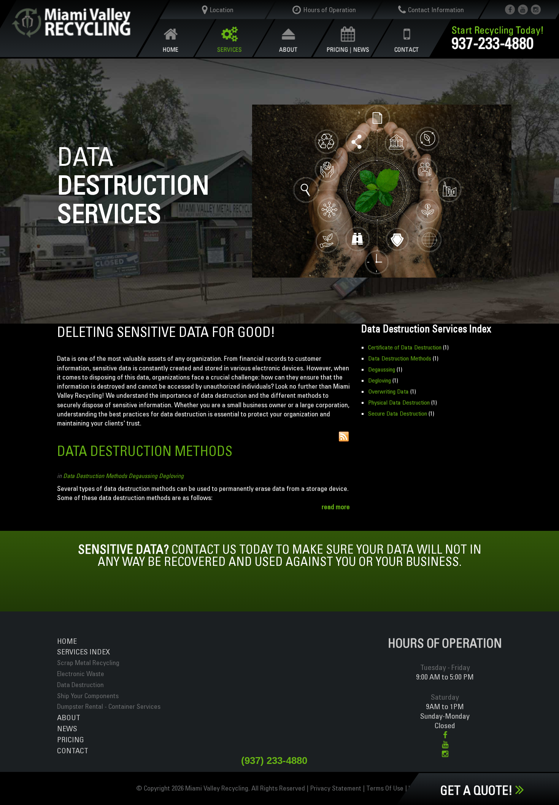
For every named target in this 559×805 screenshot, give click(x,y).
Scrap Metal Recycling (88, 662)
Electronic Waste (80, 673)
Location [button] (221, 9)
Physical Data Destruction (399, 402)
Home (67, 641)
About (68, 717)
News (67, 728)
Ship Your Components (88, 695)
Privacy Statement (335, 788)
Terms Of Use (384, 788)
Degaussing (143, 476)
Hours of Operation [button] (329, 9)
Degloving (171, 476)
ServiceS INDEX (83, 651)
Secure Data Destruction (397, 413)
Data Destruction (80, 684)
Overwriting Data (388, 391)
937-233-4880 (493, 42)
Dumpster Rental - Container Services (108, 706)
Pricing (70, 739)
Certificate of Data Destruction (404, 347)
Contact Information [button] (436, 9)
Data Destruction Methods (144, 450)
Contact (72, 750)
